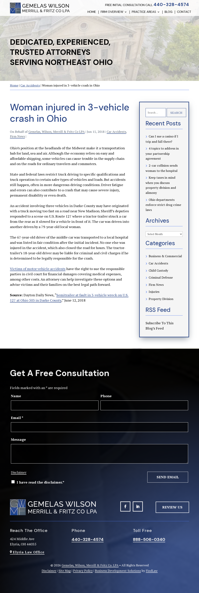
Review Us (172, 507)
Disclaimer (18, 472)
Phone (106, 396)
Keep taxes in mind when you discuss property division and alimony (161, 185)
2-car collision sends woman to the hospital (162, 168)
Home (91, 12)
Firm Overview (112, 12)
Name (16, 396)
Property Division (161, 299)
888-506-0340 (149, 539)
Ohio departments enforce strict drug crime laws (163, 205)
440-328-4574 (171, 4)
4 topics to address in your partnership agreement (162, 153)
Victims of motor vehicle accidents (37, 268)
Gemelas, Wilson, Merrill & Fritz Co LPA (56, 131)
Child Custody (158, 270)
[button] (194, 570)
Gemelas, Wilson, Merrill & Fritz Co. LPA (90, 565)
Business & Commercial (165, 256)
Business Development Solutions (118, 571)
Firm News (17, 136)
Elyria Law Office (29, 552)
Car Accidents (116, 131)
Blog (168, 12)
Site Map (64, 571)
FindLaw (152, 571)
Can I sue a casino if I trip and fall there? (162, 139)
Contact (184, 12)
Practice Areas (144, 12)
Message (18, 439)
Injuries (154, 292)
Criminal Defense (161, 277)
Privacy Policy (83, 571)
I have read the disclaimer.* (40, 482)
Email (17, 417)
